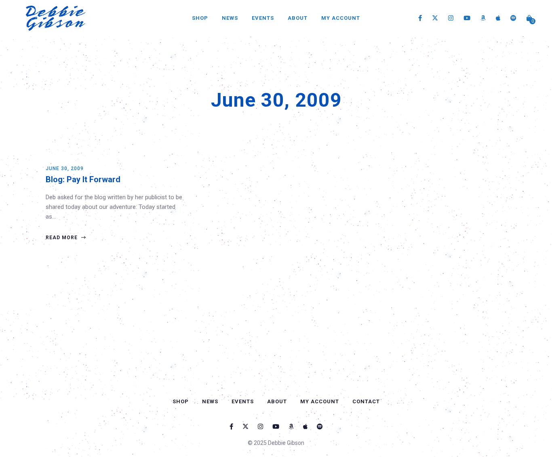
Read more (62, 237)
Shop (200, 18)
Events (263, 18)
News (230, 18)
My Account (340, 18)
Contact (366, 401)
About (298, 18)
